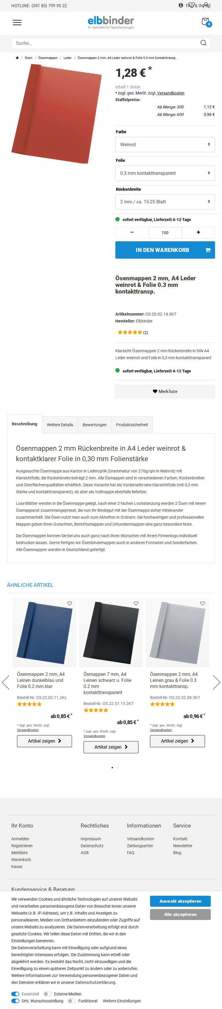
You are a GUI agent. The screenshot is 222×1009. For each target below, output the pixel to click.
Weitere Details (60, 424)
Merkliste (167, 391)
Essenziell (30, 994)
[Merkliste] (191, 4)
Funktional (87, 1001)
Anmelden (20, 838)
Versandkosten (170, 93)
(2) (145, 332)
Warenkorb (21, 859)
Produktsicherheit (132, 424)
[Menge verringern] (132, 232)
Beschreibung (24, 424)
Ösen (28, 58)
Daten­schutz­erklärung (95, 982)
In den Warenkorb (162, 250)
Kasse (16, 866)
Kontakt (180, 838)
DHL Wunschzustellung (42, 1001)
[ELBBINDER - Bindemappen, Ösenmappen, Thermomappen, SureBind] (111, 21)
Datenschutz (92, 845)
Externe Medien (68, 994)
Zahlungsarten (140, 845)
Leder (68, 58)
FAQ (130, 852)
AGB (85, 852)
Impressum (91, 838)
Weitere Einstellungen (122, 1001)
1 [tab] (112, 767)
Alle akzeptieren (180, 914)
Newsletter (183, 845)
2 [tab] (117, 767)
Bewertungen (95, 424)
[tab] (24, 425)
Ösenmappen (48, 58)
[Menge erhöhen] (198, 232)
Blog (177, 852)
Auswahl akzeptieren (180, 901)
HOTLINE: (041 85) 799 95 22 (39, 5)
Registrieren (22, 845)
